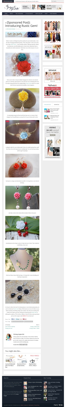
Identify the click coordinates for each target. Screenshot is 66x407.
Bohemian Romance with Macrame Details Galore (27, 1)
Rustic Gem (13, 44)
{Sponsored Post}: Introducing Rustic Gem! (21, 24)
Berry (45, 109)
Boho (45, 115)
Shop (46, 13)
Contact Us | (26, 405)
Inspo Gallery (38, 13)
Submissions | (31, 405)
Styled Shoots (29, 13)
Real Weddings (19, 13)
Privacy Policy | (37, 405)
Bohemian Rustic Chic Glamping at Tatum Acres (54, 117)
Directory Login (14, 16)
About (11, 13)
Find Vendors (53, 13)
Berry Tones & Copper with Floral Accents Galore (54, 110)
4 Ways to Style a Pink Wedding (35, 382)
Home (6, 13)
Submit (22, 16)
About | (22, 405)
